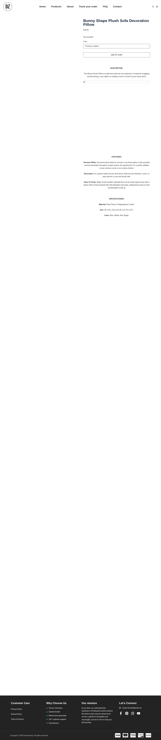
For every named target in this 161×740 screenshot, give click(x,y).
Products (56, 6)
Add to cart (116, 55)
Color (85, 41)
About (70, 6)
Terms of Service (17, 719)
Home (42, 6)
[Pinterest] (126, 713)
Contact (117, 6)
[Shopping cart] (157, 6)
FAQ (105, 6)
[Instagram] (132, 713)
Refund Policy (16, 714)
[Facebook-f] (120, 713)
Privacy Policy (16, 709)
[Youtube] (138, 713)
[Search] (153, 6)
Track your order (88, 6)
